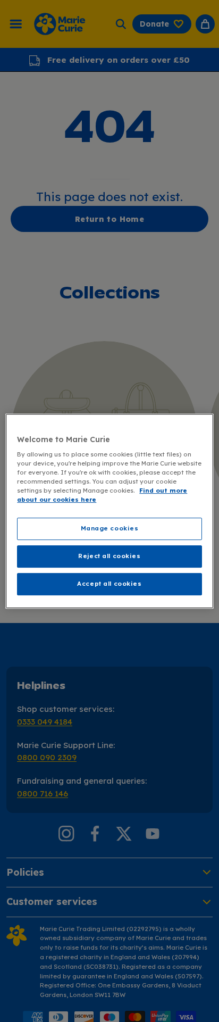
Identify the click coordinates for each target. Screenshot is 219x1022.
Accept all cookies (109, 583)
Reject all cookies (109, 556)
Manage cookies (110, 529)
